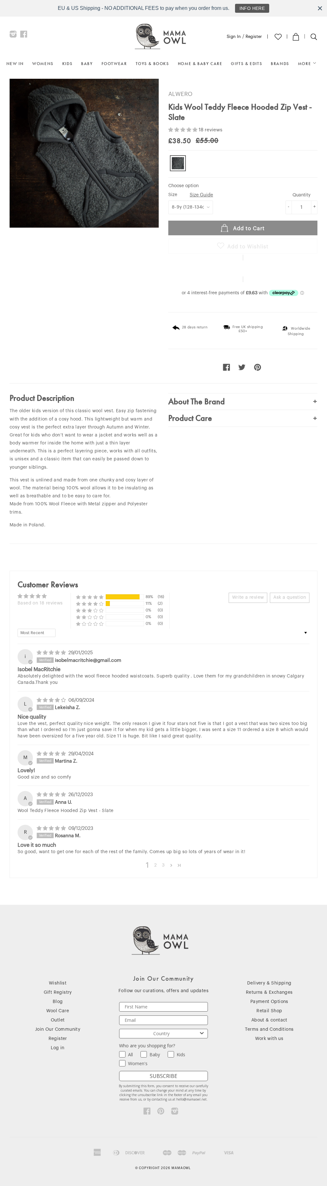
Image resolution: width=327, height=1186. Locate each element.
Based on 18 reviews (40, 603)
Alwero (180, 94)
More (305, 63)
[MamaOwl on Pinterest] (160, 1112)
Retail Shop (269, 1011)
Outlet (58, 1020)
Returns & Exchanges (269, 992)
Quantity (301, 195)
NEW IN (15, 63)
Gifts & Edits (246, 63)
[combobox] (161, 1033)
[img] (52, 652)
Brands (280, 63)
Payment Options (269, 1001)
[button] (183, 130)
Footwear (114, 63)
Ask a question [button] (289, 597)
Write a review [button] (248, 597)
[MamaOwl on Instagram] (13, 35)
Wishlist (57, 983)
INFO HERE (252, 8)
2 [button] (155, 865)
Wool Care (57, 1011)
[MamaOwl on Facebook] (23, 35)
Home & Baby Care (200, 63)
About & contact (269, 1020)
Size (190, 195)
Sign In (234, 36)
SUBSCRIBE (163, 1076)
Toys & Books (152, 63)
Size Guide (201, 195)
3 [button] (163, 865)
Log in (57, 1048)
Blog (58, 1001)
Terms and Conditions (269, 1029)
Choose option (183, 186)
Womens (43, 63)
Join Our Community (57, 1029)
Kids (67, 63)
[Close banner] (320, 8)
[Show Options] (202, 1033)
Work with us (269, 1038)
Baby (87, 63)
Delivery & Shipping (269, 983)
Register (254, 36)
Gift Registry (58, 992)
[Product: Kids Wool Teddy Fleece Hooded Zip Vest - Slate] (178, 163)
